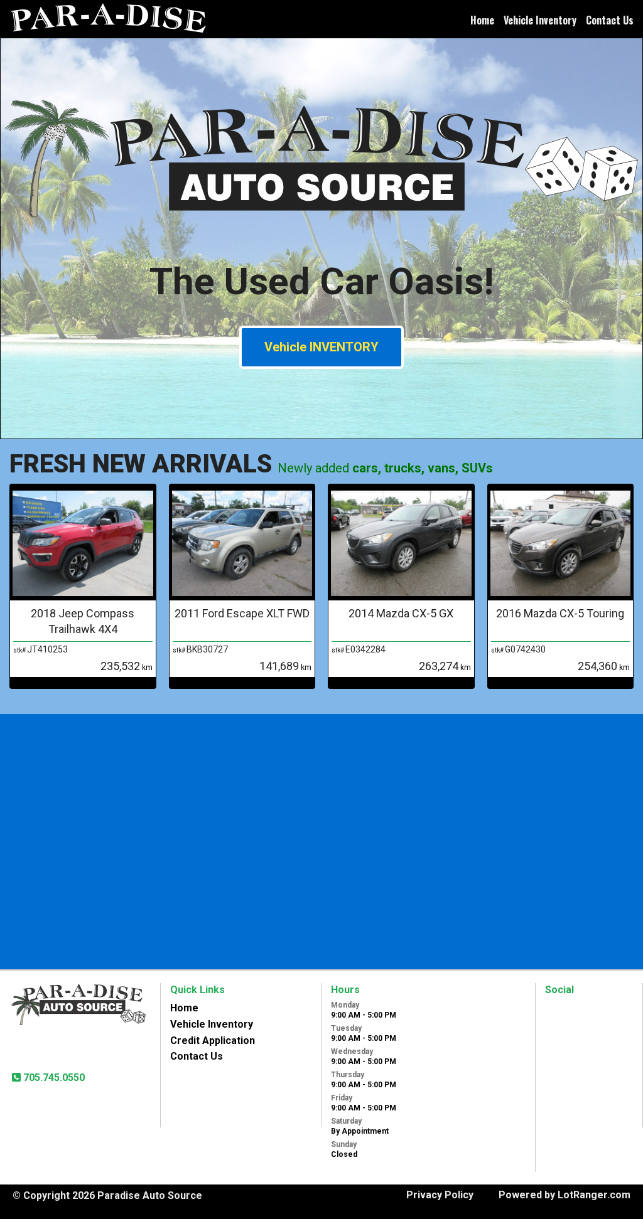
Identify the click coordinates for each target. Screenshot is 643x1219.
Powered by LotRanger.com (564, 1195)
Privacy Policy (439, 1195)
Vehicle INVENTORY (321, 346)
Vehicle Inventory (540, 20)
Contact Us (610, 20)
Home (482, 20)
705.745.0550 (53, 1077)
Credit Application (212, 1040)
